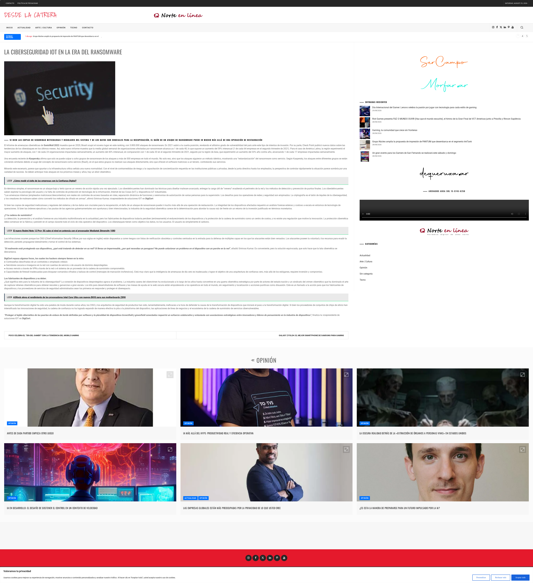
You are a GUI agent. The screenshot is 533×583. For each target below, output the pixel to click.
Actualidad (24, 27)
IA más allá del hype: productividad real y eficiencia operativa (218, 433)
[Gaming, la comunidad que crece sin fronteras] (365, 176)
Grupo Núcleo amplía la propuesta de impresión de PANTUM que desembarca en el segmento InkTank (422, 184)
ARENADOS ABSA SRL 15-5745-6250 (447, 233)
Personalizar (481, 577)
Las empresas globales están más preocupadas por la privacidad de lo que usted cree (232, 508)
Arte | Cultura (43, 27)
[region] (266, 575)
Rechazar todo (500, 577)
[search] (522, 27)
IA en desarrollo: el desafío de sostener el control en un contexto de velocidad (52, 508)
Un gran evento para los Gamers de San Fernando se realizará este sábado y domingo (414, 195)
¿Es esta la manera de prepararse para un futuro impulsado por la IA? (399, 508)
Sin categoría (366, 316)
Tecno (73, 27)
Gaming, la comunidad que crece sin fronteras (394, 172)
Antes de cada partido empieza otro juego (30, 433)
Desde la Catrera (30, 15)
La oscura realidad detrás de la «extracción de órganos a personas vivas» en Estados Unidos (412, 433)
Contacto (10, 3)
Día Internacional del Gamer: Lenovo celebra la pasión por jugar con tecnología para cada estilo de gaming (424, 149)
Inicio (9, 27)
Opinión (61, 27)
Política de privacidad (27, 3)
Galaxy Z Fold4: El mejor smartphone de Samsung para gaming (311, 335)
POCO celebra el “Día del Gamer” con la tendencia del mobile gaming (44, 335)
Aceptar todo (520, 577)
